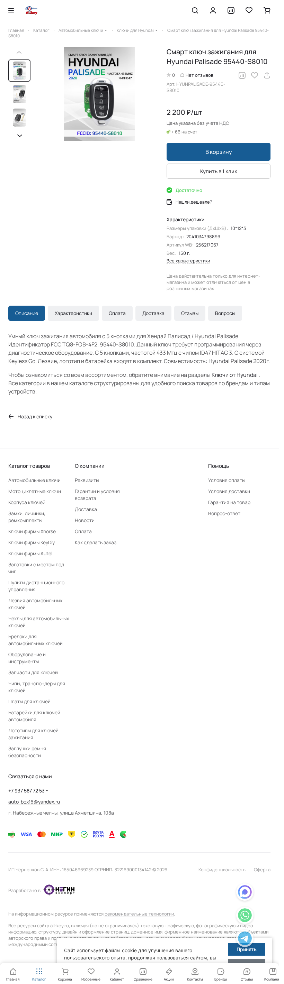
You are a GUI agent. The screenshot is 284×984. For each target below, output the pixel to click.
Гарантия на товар (229, 502)
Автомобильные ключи (34, 480)
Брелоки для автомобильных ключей (35, 640)
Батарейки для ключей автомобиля (34, 716)
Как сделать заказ (95, 542)
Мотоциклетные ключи (34, 491)
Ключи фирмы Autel (30, 553)
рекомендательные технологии (139, 914)
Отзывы (189, 313)
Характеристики (73, 313)
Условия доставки (229, 491)
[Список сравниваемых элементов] (231, 10)
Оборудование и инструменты (27, 658)
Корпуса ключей (26, 502)
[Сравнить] (242, 75)
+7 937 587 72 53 (26, 790)
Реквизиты (87, 480)
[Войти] (213, 10)
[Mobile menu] (11, 10)
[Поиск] (195, 10)
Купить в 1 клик (218, 171)
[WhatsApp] (245, 916)
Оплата (117, 313)
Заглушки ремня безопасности (27, 752)
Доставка (153, 313)
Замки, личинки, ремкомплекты (26, 516)
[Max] (245, 893)
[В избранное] (254, 75)
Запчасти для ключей (33, 672)
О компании (90, 466)
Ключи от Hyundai (235, 375)
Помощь (218, 466)
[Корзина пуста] (267, 10)
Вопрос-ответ (224, 513)
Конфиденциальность (222, 869)
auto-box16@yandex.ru (34, 801)
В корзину (218, 152)
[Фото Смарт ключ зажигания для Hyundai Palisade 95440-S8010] (97, 94)
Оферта (262, 869)
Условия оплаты (226, 480)
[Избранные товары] (249, 10)
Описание (26, 313)
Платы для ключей (29, 701)
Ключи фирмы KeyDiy (31, 542)
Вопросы (225, 313)
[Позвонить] (245, 939)
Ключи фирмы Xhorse (32, 531)
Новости (85, 520)
